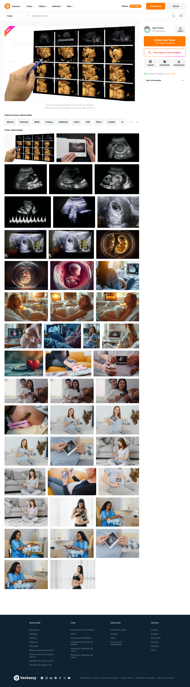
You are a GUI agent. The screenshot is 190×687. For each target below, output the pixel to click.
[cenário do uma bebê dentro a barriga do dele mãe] (118, 147)
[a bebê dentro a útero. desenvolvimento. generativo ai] (72, 275)
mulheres (63, 122)
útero (99, 122)
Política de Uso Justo (165, 678)
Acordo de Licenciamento (83, 629)
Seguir (180, 31)
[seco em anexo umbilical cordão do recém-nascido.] (26, 419)
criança (49, 122)
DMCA (74, 633)
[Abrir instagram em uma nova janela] (46, 678)
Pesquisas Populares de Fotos (82, 649)
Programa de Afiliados (81, 638)
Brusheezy (34, 629)
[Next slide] (134, 122)
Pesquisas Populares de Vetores (82, 643)
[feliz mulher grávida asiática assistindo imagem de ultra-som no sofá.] (72, 481)
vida (88, 122)
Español (154, 633)
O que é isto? (170, 74)
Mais (69, 6)
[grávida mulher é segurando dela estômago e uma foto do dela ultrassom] (117, 419)
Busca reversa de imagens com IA (41, 655)
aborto (10, 122)
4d (122, 122)
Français (155, 646)
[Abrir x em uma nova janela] (64, 678)
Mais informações (153, 80)
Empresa (33, 642)
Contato (114, 633)
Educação (33, 646)
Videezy (32, 638)
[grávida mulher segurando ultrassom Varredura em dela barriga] (72, 419)
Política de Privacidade (145, 678)
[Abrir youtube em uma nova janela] (69, 678)
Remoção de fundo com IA (41, 660)
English (154, 629)
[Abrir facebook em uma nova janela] (42, 678)
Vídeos (42, 6)
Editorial (56, 6)
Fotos (29, 6)
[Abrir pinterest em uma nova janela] (55, 678)
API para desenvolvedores (41, 650)
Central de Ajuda (118, 629)
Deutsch (155, 642)
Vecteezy (33, 633)
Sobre (113, 638)
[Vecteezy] (7, 6)
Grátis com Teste (164, 41)
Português (156, 638)
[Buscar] (173, 15)
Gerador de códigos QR (40, 664)
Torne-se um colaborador (116, 643)
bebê (36, 122)
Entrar (176, 6)
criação (111, 122)
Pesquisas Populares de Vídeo (82, 656)
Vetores (16, 6)
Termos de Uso (127, 678)
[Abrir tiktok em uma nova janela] (60, 678)
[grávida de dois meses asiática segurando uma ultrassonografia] (72, 512)
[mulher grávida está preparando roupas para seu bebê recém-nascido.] (68, 363)
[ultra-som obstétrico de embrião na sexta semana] (118, 212)
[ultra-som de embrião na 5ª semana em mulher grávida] (74, 212)
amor (76, 122)
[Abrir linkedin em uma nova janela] (51, 678)
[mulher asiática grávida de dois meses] (72, 574)
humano (24, 122)
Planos (125, 6)
